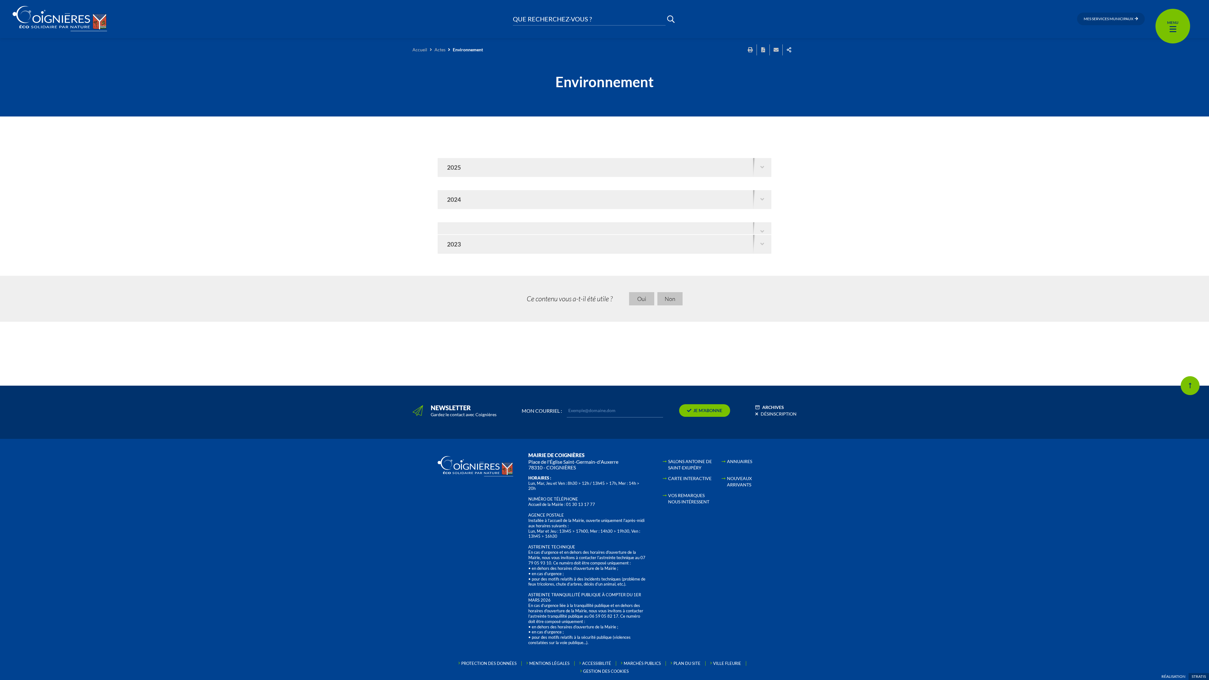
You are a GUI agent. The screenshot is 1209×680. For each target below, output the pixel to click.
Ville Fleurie (727, 663)
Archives (773, 407)
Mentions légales (549, 663)
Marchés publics (642, 663)
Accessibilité (596, 663)
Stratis (1199, 676)
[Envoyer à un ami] (776, 49)
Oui (641, 298)
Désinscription (779, 413)
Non (670, 298)
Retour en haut (1190, 385)
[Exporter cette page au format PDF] (763, 49)
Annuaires (739, 461)
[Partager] (789, 49)
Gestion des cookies (606, 671)
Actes (440, 49)
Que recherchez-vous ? (552, 19)
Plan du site (687, 663)
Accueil (419, 49)
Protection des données (489, 663)
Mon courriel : (542, 411)
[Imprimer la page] (750, 49)
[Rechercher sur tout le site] (671, 19)
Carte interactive (690, 478)
